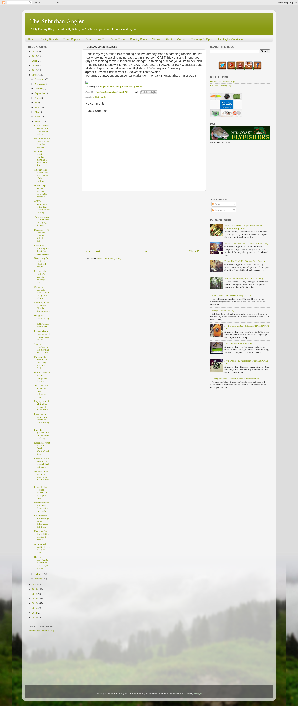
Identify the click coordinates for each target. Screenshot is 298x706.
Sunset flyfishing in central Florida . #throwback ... (42, 306)
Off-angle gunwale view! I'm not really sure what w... (41, 292)
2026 (34, 51)
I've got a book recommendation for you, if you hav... (42, 335)
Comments (219, 210)
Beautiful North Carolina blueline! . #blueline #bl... (41, 235)
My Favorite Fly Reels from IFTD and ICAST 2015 (246, 362)
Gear (88, 39)
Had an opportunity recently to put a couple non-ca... (41, 562)
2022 (34, 70)
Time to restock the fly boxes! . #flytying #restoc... (42, 221)
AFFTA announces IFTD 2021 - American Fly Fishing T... (42, 207)
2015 (34, 607)
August (38, 97)
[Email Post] (135, 91)
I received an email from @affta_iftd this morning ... (41, 420)
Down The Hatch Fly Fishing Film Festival (244, 261)
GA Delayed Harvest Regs (222, 81)
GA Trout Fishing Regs (221, 85)
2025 (34, 56)
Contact (181, 39)
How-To (100, 39)
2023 (34, 65)
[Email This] (142, 92)
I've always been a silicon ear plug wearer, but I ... (42, 129)
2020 (34, 584)
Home (31, 39)
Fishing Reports (49, 39)
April (38, 116)
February (39, 573)
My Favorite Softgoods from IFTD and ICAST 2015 (246, 327)
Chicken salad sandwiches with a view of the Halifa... (41, 175)
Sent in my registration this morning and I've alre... (42, 348)
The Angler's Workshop (231, 39)
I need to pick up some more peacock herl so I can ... (42, 462)
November (40, 83)
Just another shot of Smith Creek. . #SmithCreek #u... (42, 448)
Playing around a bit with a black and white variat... (42, 405)
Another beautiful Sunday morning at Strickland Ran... (40, 158)
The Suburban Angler (57, 21)
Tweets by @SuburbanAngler (42, 630)
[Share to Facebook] (152, 92)
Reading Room (138, 39)
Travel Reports (71, 39)
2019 (34, 589)
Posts (217, 204)
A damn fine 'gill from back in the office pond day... (42, 142)
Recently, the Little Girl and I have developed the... (40, 277)
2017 (34, 598)
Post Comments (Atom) (109, 258)
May (37, 112)
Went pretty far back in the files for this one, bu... (41, 262)
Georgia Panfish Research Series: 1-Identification (235, 378)
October (39, 88)
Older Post (195, 251)
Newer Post (92, 251)
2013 (34, 617)
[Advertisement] (143, 220)
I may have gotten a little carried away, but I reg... (41, 434)
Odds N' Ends (99, 96)
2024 (34, 60)
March (38, 121)
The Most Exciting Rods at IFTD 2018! (243, 343)
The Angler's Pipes (201, 39)
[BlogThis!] (145, 92)
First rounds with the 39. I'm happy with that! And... (41, 362)
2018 (34, 593)
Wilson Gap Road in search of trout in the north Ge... (40, 191)
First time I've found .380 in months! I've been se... (41, 535)
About (168, 39)
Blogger (198, 693)
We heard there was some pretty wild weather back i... (41, 477)
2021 (34, 74)
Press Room (117, 39)
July (37, 102)
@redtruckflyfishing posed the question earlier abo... (41, 507)
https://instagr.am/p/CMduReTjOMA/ (121, 86)
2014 (34, 612)
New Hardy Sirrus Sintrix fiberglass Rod (231, 295)
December (40, 79)
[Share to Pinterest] (155, 92)
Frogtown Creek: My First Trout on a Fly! (244, 278)
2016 (34, 603)
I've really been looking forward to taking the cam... (41, 492)
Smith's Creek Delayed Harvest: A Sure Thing (246, 243)
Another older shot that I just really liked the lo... (42, 548)
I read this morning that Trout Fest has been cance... (42, 249)
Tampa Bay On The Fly (223, 310)
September (40, 93)
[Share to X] (148, 92)
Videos (156, 39)
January (39, 578)
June (37, 107)
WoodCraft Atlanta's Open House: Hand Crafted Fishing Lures (243, 227)
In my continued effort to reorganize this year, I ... (42, 377)
